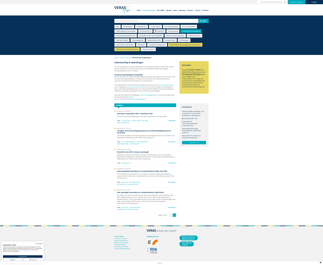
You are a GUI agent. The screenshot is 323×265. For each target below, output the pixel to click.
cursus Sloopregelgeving (147, 95)
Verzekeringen (184, 40)
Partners (190, 10)
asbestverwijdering (199, 87)
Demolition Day (188, 72)
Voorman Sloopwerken (164, 85)
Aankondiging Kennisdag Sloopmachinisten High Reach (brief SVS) (191, 131)
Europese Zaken (170, 40)
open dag (185, 85)
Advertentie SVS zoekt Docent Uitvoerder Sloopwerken (191, 137)
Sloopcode (160, 31)
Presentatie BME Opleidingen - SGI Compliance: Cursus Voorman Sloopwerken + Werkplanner (193, 113)
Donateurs (182, 10)
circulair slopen (194, 69)
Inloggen (314, 2)
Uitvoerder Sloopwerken (133, 87)
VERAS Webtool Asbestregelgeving (127, 49)
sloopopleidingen (191, 74)
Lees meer (172, 120)
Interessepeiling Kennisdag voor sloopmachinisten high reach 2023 (142, 171)
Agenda (168, 10)
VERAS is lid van (153, 236)
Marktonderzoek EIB (154, 40)
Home (139, 10)
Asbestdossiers (141, 27)
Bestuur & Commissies (121, 242)
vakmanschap (198, 83)
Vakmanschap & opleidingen (191, 31)
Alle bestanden (128, 27)
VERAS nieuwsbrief (148, 49)
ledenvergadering (194, 85)
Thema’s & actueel (148, 10)
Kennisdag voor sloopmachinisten (127, 184)
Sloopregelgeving (137, 40)
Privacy (159, 263)
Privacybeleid (38, 243)
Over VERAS (160, 10)
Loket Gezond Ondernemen (124, 45)
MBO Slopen (130, 97)
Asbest (184, 70)
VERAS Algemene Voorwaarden (126, 31)
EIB (203, 70)
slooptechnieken (200, 72)
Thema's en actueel (120, 238)
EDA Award (141, 45)
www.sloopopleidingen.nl (138, 99)
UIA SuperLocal (173, 31)
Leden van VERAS (119, 244)
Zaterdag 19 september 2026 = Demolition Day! (135, 114)
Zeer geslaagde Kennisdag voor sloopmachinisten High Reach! (140, 192)
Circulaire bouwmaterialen (157, 45)
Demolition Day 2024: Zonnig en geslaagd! (133, 152)
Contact (198, 10)
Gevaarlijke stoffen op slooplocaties (150, 36)
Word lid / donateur (296, 2)
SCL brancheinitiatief (188, 27)
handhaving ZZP (187, 87)
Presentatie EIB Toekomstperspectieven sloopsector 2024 (189, 124)
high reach (191, 76)
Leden (175, 10)
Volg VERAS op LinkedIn (186, 244)
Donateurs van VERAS (121, 247)
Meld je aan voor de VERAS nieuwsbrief (188, 238)
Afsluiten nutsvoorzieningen (175, 36)
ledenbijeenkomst (199, 81)
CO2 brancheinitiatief (171, 27)
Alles (117, 27)
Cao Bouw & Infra (145, 31)
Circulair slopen (155, 27)
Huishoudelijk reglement (122, 249)
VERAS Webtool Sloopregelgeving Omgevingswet (185, 45)
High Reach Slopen (122, 40)
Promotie (205, 10)
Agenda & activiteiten (121, 240)
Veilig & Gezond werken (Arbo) (125, 36)
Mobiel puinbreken (194, 36)
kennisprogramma (188, 83)
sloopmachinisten (187, 79)
